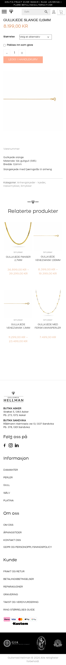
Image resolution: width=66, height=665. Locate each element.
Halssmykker (11, 186)
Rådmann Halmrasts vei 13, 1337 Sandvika (28, 424)
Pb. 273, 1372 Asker (14, 415)
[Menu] (4, 12)
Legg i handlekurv (23, 59)
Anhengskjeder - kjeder (31, 182)
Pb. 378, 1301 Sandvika (16, 427)
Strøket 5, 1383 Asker (16, 412)
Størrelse (9, 37)
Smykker (26, 186)
